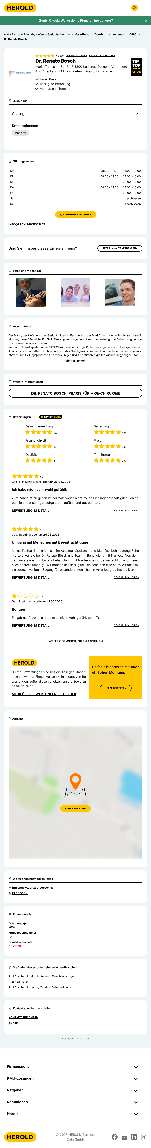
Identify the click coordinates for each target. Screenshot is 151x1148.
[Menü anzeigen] (144, 8)
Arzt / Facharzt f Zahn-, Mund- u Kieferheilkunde (40, 987)
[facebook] (115, 1137)
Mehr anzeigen (75, 360)
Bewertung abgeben (102, 55)
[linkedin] (134, 1137)
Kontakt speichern (23, 1017)
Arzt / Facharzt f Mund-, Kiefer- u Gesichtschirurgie (41, 976)
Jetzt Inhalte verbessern (119, 248)
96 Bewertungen (76, 55)
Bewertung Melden (126, 510)
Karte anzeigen (75, 808)
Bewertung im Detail (30, 510)
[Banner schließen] (146, 20)
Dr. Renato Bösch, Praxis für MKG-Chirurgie (75, 393)
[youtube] (124, 1137)
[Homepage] (20, 7)
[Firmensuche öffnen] (134, 8)
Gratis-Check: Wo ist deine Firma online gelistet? (75, 20)
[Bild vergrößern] (44, 282)
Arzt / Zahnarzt (18, 981)
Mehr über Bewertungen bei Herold (44, 694)
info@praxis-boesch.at (27, 224)
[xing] (144, 1137)
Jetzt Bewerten (115, 688)
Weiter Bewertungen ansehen (75, 641)
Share (13, 1023)
